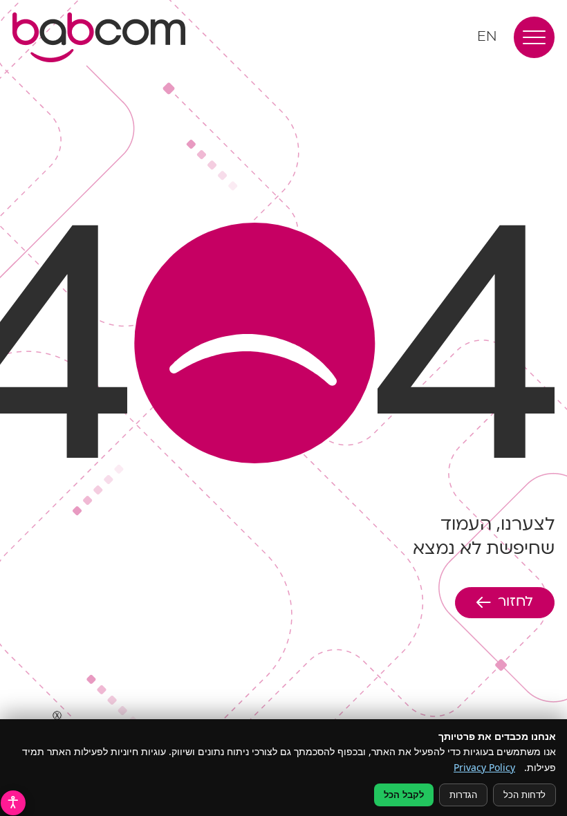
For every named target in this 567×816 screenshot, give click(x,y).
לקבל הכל (404, 795)
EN (487, 37)
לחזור (515, 602)
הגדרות (463, 795)
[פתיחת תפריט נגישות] (13, 802)
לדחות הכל (524, 795)
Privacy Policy (484, 767)
